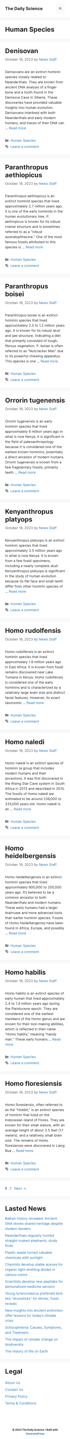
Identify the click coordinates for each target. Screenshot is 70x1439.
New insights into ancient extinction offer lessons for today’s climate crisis (34, 1315)
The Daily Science (24, 8)
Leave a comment (25, 147)
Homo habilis (25, 972)
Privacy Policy (16, 1396)
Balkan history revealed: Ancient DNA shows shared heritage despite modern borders (34, 1223)
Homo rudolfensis (33, 630)
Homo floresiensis (33, 1083)
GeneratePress (35, 1433)
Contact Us (14, 1390)
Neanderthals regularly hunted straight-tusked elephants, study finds (31, 1240)
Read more (17, 128)
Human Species (23, 140)
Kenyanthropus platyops (29, 515)
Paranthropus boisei (26, 290)
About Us (12, 1383)
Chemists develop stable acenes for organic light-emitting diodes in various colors (34, 1269)
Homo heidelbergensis (30, 852)
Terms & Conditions (20, 1403)
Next (20, 1188)
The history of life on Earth (26, 1351)
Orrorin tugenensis (35, 400)
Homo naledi (24, 742)
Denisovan (21, 51)
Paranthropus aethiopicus (26, 171)
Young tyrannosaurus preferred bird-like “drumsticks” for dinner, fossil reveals (34, 1298)
